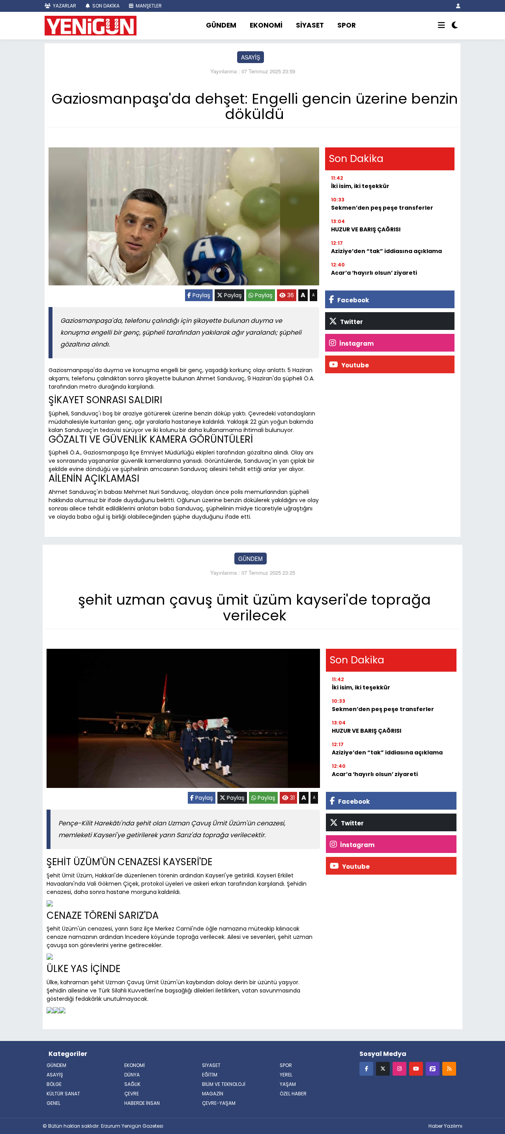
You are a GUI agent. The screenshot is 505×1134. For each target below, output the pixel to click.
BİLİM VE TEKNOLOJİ (223, 1084)
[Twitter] (383, 1068)
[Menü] (441, 25)
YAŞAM (288, 1084)
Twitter (351, 322)
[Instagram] (399, 1068)
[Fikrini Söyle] (433, 1068)
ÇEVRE (131, 1093)
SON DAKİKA (105, 5)
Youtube (354, 365)
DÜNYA (132, 1074)
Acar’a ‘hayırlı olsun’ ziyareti (374, 273)
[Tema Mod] (454, 25)
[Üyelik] (458, 5)
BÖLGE (54, 1084)
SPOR (346, 25)
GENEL (53, 1103)
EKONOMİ (266, 25)
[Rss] (449, 1068)
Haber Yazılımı (445, 1126)
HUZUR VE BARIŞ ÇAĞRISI (365, 229)
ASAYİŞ (250, 57)
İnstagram (356, 343)
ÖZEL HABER (293, 1093)
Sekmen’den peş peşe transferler (382, 208)
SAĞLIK (132, 1084)
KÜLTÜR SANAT (63, 1093)
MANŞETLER (148, 5)
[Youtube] (416, 1068)
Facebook (352, 300)
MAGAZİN (212, 1093)
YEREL (286, 1074)
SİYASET (310, 25)
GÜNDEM (221, 25)
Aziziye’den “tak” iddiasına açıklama (386, 251)
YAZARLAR (64, 5)
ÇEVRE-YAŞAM (219, 1103)
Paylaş (200, 295)
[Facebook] (366, 1068)
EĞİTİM (209, 1074)
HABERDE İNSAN (142, 1103)
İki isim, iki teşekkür (360, 186)
